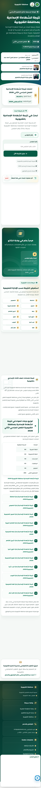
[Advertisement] (20, 772)
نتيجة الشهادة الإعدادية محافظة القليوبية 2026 (23, 478)
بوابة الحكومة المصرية (27, 709)
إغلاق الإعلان (34, 757)
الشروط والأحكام (28, 750)
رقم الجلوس (33, 141)
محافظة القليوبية (28, 717)
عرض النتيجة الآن (19, 153)
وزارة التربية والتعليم (27, 713)
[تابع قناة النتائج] (37, 778)
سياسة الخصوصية (28, 754)
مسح (6, 178)
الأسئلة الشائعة (29, 746)
